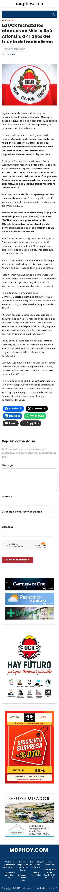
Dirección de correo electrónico (22, 511)
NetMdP (53, 888)
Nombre (7, 496)
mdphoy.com (28, 850)
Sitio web (7, 527)
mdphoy (10, 54)
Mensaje (7, 465)
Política (8, 20)
